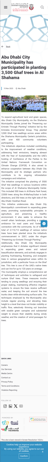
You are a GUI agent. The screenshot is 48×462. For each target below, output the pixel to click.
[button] (24, 46)
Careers (4, 365)
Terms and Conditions (10, 386)
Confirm (24, 456)
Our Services (6, 369)
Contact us (5, 377)
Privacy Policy (7, 382)
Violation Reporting (9, 390)
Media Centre (6, 373)
